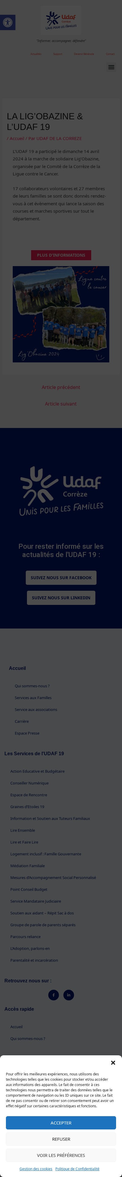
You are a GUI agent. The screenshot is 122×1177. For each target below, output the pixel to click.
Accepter (61, 1123)
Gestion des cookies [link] (36, 1168)
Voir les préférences (61, 1155)
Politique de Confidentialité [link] (77, 1168)
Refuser (61, 1139)
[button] (113, 1063)
